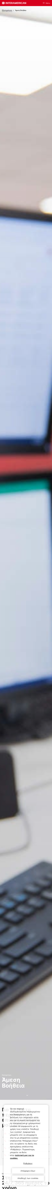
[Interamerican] (14, 3)
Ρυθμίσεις (27, 1163)
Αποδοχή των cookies (28, 1178)
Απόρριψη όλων (28, 1171)
